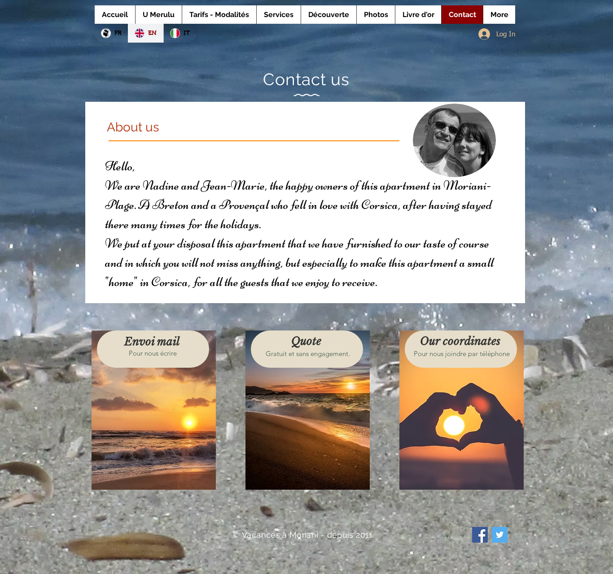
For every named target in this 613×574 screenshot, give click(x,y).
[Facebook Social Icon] (480, 535)
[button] (154, 410)
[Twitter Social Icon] (500, 535)
